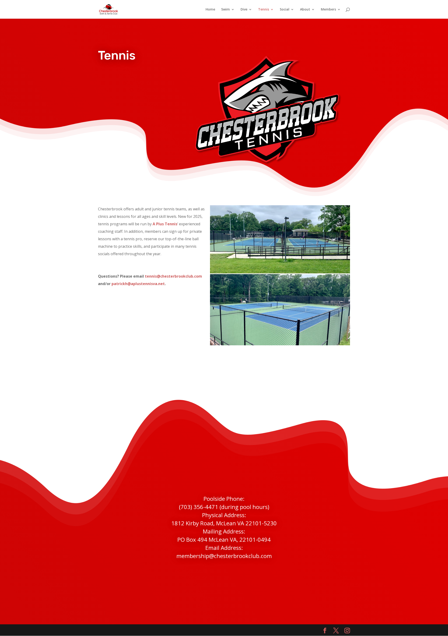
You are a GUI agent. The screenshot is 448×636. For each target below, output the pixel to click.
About (305, 9)
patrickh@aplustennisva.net (138, 283)
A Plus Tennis (165, 223)
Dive (244, 9)
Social (284, 9)
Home (210, 9)
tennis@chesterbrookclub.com (173, 276)
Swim (225, 9)
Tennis (263, 9)
